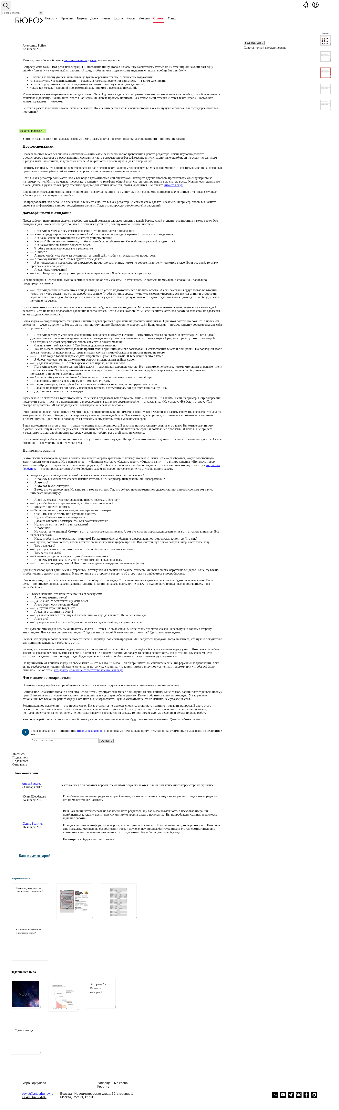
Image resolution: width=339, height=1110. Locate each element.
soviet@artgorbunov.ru (37, 1093)
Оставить (106, 740)
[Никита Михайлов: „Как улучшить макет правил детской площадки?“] (74, 901)
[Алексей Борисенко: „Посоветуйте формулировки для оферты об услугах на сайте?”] (325, 89)
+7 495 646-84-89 (34, 1097)
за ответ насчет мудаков (80, 60)
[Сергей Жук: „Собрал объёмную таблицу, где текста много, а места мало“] (119, 901)
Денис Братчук (33, 823)
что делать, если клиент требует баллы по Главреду (88, 670)
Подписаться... (254, 42)
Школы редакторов (90, 730)
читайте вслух (173, 185)
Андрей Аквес (31, 783)
